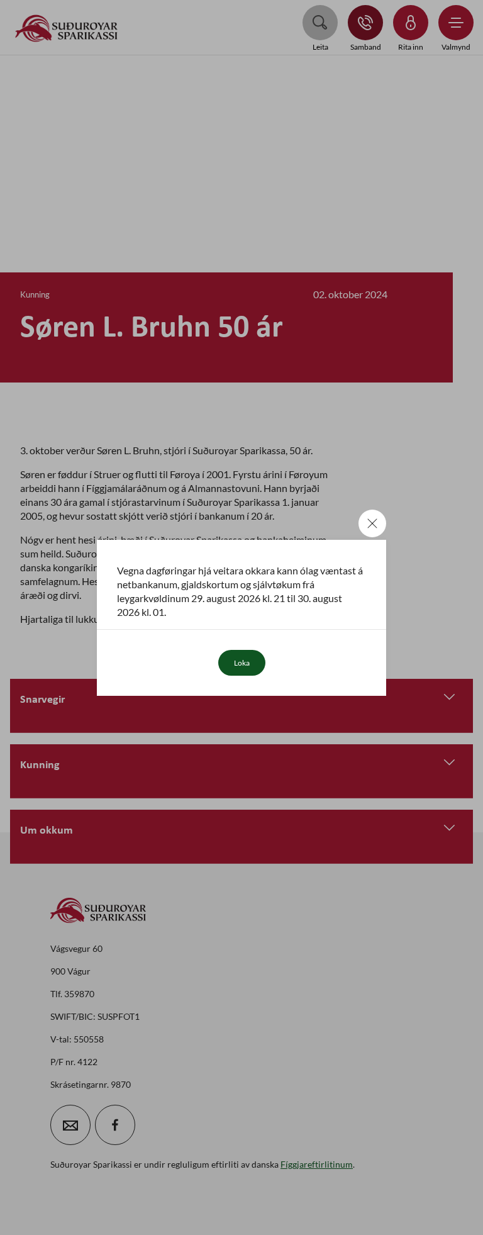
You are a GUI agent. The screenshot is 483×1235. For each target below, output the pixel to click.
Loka (242, 663)
